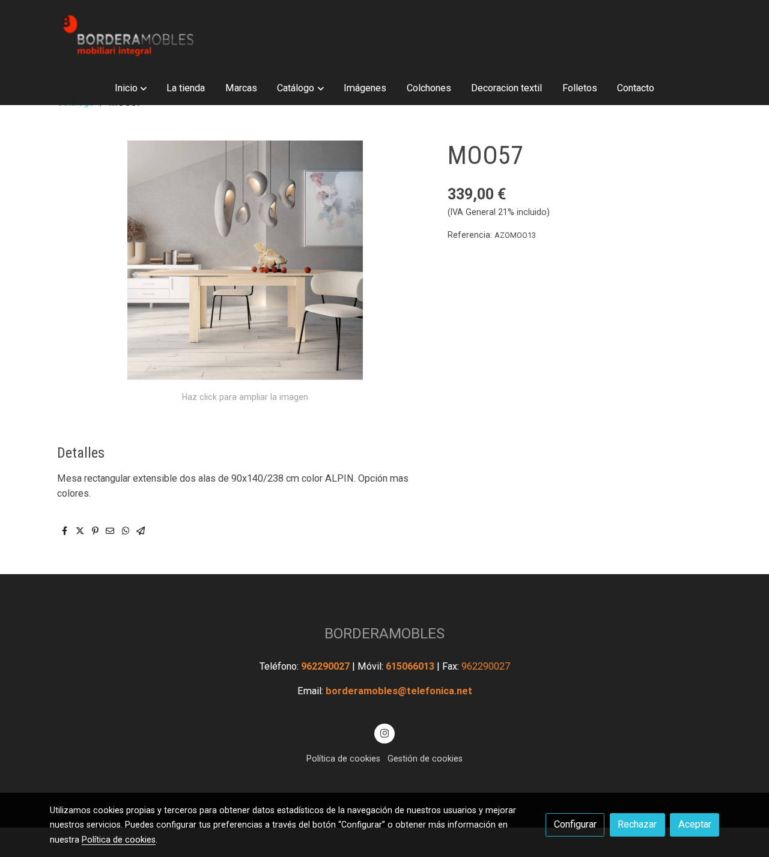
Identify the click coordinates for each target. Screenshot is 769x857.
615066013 (411, 666)
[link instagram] (384, 732)
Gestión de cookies (425, 758)
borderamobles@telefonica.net (399, 691)
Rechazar (637, 824)
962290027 (326, 666)
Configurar (575, 824)
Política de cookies (343, 758)
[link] (127, 35)
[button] (130, 88)
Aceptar (694, 824)
